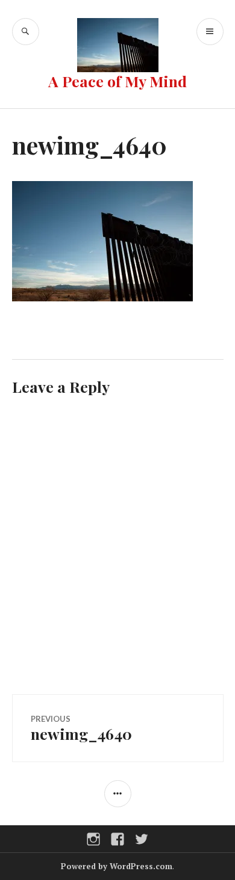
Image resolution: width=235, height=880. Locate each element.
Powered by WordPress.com (116, 866)
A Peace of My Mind (117, 81)
